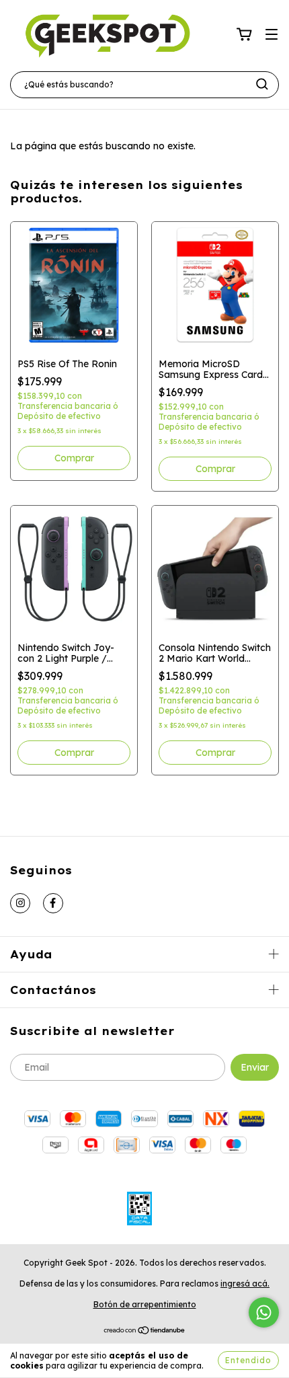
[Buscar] (262, 84)
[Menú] (271, 35)
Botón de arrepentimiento (144, 1304)
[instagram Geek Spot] (20, 903)
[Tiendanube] (145, 1331)
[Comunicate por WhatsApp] (264, 1312)
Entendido (248, 1360)
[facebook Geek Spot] (53, 903)
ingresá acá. (245, 1283)
